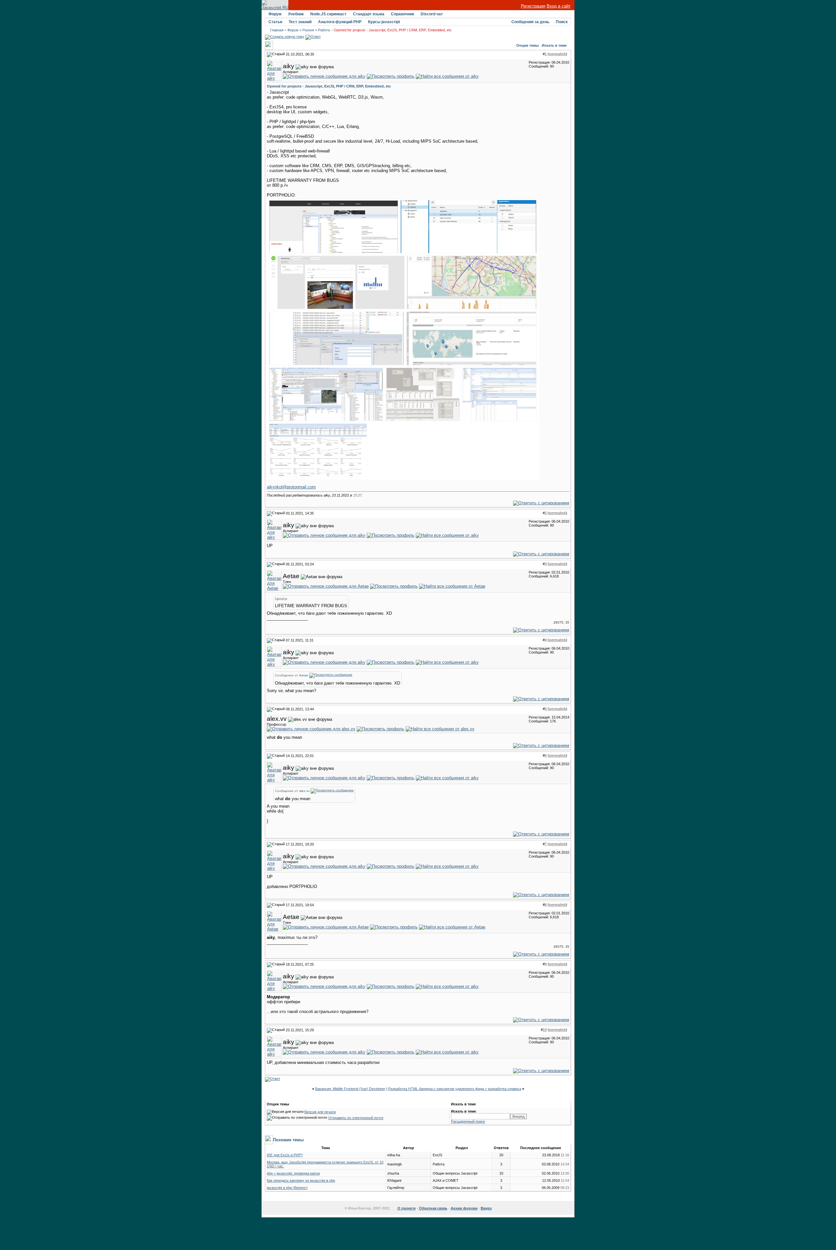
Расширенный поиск (468, 1121)
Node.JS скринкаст (328, 14)
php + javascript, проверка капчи (293, 1173)
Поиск (562, 22)
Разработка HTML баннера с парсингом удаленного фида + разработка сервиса (454, 1089)
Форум (274, 14)
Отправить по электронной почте (355, 1118)
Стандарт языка (368, 14)
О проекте (406, 1208)
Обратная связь (433, 1208)
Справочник (402, 14)
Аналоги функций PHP (340, 22)
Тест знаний (300, 22)
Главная (276, 30)
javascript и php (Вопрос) (287, 1188)
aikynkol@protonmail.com (291, 486)
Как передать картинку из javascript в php (301, 1180)
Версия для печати (320, 1112)
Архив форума (464, 1208)
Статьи (275, 22)
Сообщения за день (530, 22)
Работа (324, 30)
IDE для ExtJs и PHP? (285, 1155)
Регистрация (533, 6)
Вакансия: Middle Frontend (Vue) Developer (350, 1089)
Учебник (296, 14)
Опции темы (527, 45)
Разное (308, 30)
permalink (557, 54)
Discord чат (432, 14)
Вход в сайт (559, 6)
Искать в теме (554, 45)
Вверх (486, 1208)
